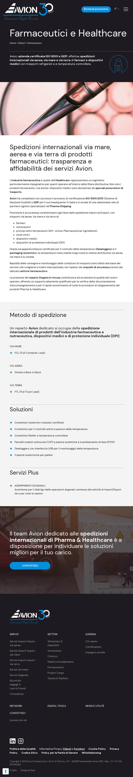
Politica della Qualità (23, 749)
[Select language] (116, 9)
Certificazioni (93, 647)
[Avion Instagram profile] (20, 741)
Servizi (14, 634)
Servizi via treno (19, 669)
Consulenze (17, 694)
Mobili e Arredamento (60, 661)
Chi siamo (91, 641)
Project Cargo (56, 673)
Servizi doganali (19, 675)
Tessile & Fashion (58, 678)
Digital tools (57, 706)
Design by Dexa (28, 770)
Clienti (67, 749)
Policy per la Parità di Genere (60, 752)
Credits (13, 770)
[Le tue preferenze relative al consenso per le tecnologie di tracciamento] (6, 771)
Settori (21, 43)
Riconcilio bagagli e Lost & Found (17, 684)
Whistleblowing (91, 752)
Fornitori (79, 749)
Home (13, 43)
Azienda (90, 634)
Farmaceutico (56, 667)
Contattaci (30, 565)
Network (16, 706)
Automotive (54, 650)
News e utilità (94, 706)
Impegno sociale (95, 652)
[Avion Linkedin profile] (13, 741)
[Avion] (28, 9)
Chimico (52, 656)
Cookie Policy (97, 749)
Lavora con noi (18, 720)
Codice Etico (29, 752)
